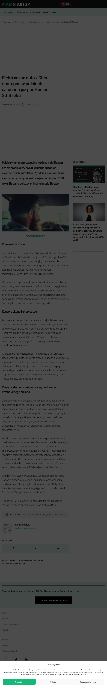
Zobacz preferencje (88, 682)
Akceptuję (19, 682)
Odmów (53, 682)
